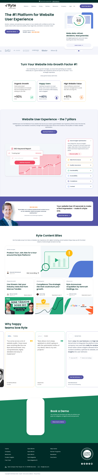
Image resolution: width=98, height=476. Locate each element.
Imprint (20, 473)
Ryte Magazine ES (32, 460)
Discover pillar (74, 154)
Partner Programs (55, 451)
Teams (7, 449)
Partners (47, 6)
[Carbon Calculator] (87, 454)
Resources (55, 6)
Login (70, 6)
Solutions (33, 6)
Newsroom (8, 454)
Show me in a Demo (58, 422)
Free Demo (53, 457)
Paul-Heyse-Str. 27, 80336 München (26, 467)
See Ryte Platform (48, 132)
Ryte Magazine (32, 457)
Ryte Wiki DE (31, 451)
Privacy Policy (37, 473)
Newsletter (53, 454)
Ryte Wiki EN (31, 449)
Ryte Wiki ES (31, 454)
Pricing (40, 6)
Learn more (55, 1)
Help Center (53, 449)
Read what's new (56, 295)
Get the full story (75, 377)
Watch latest (27, 295)
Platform (26, 6)
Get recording (32, 273)
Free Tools (8, 460)
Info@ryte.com (45, 467)
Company (63, 6)
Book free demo (86, 6)
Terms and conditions (28, 473)
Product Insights (9, 457)
